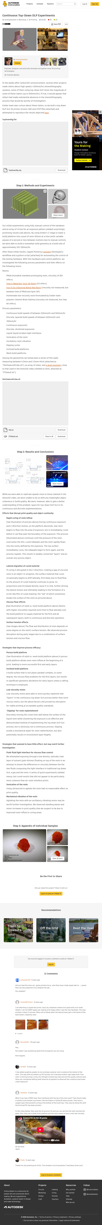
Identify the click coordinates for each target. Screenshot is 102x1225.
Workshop (22, 20)
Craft (40, 1199)
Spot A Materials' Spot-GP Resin (21, 283)
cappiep (47, 251)
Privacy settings (75, 1217)
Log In (84, 4)
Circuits (41, 1189)
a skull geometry (54, 365)
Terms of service (45, 1217)
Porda (22, 1160)
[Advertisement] (87, 140)
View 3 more (57, 484)
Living (54, 1193)
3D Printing (33, 20)
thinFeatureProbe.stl (11, 379)
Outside (55, 1196)
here (47, 112)
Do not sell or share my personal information (40, 1220)
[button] (66, 24)
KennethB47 (24, 1042)
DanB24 (23, 1067)
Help (68, 1196)
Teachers (50, 4)
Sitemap (69, 1199)
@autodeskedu (92, 1194)
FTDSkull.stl (13, 436)
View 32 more (57, 858)
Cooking (55, 1189)
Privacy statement (60, 1217)
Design (41, 1196)
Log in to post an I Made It (51, 893)
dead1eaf (23, 1093)
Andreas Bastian (13, 75)
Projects (29, 4)
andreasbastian (10, 20)
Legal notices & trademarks (69, 1220)
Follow (17, 63)
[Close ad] (100, 112)
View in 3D (49, 436)
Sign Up (95, 4)
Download (61, 170)
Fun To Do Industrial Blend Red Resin (23, 287)
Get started (70, 1193)
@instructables (92, 1189)
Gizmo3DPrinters (26, 1002)
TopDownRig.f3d (9, 119)
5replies (20, 1034)
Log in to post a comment (51, 1175)
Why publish (70, 1189)
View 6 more (58, 215)
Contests (40, 4)
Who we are (70, 1202)
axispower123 (25, 980)
